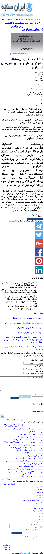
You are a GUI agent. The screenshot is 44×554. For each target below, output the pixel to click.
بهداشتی (40, 497)
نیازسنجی (39, 503)
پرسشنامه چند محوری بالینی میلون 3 (30, 450)
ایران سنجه (26, 553)
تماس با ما (5, 19)
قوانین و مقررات (32, 23)
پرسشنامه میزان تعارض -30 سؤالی (28, 332)
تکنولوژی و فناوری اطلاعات (33, 500)
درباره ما (12, 19)
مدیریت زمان (38, 508)
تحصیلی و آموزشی (8, 479)
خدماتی (40, 513)
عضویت (22, 19)
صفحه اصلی (34, 19)
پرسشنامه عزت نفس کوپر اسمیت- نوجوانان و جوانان (24, 461)
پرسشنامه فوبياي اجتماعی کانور (31, 476)
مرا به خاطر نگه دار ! (30, 529)
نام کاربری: (34, 524)
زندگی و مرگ (38, 521)
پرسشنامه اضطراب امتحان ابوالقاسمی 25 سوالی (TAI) (23, 442)
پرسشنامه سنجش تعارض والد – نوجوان (27, 318)
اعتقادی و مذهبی (9, 484)
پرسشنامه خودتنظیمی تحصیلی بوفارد (30, 437)
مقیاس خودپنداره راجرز (34, 455)
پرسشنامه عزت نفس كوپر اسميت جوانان (28, 458)
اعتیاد (13, 481)
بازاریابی (40, 505)
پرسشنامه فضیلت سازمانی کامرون (30, 466)
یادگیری (40, 489)
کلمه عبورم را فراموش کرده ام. (30, 536)
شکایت (17, 19)
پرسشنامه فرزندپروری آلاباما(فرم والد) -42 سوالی (25, 469)
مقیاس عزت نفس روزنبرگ (33, 463)
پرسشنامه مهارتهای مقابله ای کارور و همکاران (26, 447)
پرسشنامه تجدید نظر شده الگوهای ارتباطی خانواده (25, 429)
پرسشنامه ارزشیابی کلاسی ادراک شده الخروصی (26, 445)
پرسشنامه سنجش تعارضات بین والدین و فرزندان (23, 323)
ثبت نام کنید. (34, 538)
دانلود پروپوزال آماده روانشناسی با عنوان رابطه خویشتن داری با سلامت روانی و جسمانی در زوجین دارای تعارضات (23, 339)
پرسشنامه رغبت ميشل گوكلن (32, 453)
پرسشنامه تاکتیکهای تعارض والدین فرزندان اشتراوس (23, 26)
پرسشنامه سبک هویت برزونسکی (31, 434)
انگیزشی (40, 487)
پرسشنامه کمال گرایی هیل (33, 431)
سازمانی (40, 495)
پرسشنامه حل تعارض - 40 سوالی (29, 328)
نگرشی (40, 516)
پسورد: (35, 527)
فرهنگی (40, 492)
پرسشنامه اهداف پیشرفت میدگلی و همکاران (27, 439)
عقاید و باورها (38, 511)
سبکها (41, 519)
